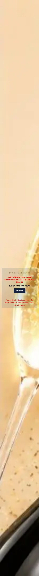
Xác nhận (19, 290)
